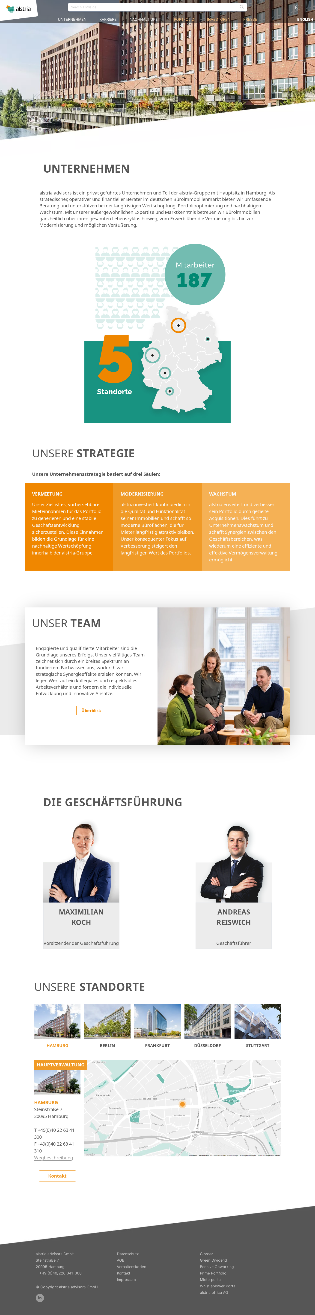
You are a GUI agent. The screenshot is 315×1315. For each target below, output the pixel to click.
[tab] (57, 1026)
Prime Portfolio (213, 1273)
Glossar (206, 1253)
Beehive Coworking (217, 1266)
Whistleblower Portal (218, 1286)
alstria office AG (214, 1292)
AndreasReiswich (234, 917)
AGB (120, 1260)
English (305, 19)
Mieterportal (211, 1279)
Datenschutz (128, 1253)
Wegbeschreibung (53, 1158)
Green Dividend (213, 1260)
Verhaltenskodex (131, 1266)
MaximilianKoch (81, 917)
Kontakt (57, 1176)
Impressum (126, 1279)
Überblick (91, 710)
